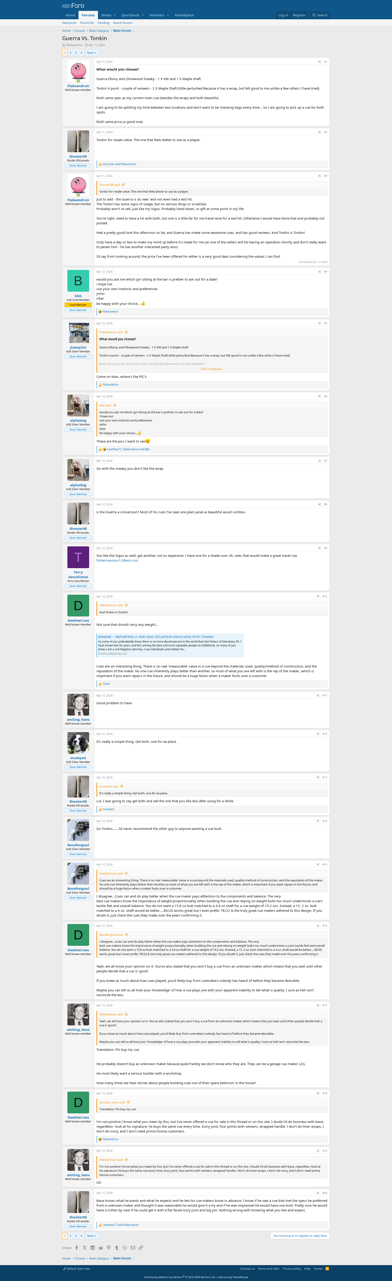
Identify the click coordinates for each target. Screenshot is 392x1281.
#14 (324, 821)
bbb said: (105, 405)
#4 (325, 272)
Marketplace (184, 15)
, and (128, 449)
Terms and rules (268, 1268)
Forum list (87, 23)
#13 (324, 777)
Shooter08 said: (109, 185)
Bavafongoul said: (111, 935)
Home (70, 15)
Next (90, 53)
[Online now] (78, 81)
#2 (325, 132)
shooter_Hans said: (112, 1102)
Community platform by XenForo (180, 1277)
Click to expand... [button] (212, 369)
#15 (324, 864)
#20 (324, 1193)
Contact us (247, 1268)
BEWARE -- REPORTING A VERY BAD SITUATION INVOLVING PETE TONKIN (155, 636)
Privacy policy (292, 1268)
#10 (324, 596)
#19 (324, 1151)
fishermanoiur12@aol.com (117, 560)
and (119, 164)
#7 (325, 461)
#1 (325, 62)
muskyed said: (109, 786)
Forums (88, 15)
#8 (325, 504)
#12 (324, 734)
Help (307, 1268)
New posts (69, 23)
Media (106, 15)
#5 (325, 323)
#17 (324, 1005)
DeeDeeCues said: (111, 873)
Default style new (78, 1268)
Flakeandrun (74, 45)
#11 (324, 695)
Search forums (122, 23)
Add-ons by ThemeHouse (233, 1277)
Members (156, 15)
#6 (325, 396)
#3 (325, 176)
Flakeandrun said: (111, 332)
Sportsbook (130, 15)
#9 (325, 548)
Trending (103, 23)
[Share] (319, 62)
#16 (324, 926)
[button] (115, 15)
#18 (324, 1093)
